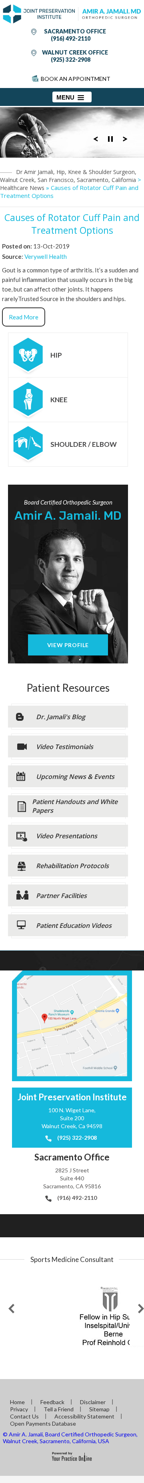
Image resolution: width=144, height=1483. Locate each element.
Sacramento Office (75, 31)
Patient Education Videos (74, 925)
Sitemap (99, 1409)
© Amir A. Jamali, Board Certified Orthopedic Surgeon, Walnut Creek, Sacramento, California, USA (70, 1437)
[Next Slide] (125, 138)
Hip (56, 355)
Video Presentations (66, 835)
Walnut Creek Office (75, 52)
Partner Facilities (61, 895)
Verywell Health (45, 256)
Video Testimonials (64, 746)
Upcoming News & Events (75, 776)
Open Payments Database (43, 1423)
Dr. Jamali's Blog (60, 716)
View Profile (68, 645)
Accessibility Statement (84, 1416)
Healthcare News (22, 188)
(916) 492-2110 (70, 38)
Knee (59, 399)
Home (17, 1402)
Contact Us (24, 1416)
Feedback (52, 1402)
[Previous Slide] (95, 138)
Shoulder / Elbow (83, 444)
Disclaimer (93, 1402)
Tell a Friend (59, 1409)
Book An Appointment (75, 78)
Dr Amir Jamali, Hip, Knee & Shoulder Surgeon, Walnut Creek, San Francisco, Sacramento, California (68, 176)
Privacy (19, 1409)
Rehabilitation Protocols (72, 865)
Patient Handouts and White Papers (75, 806)
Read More (23, 317)
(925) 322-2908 (70, 59)
